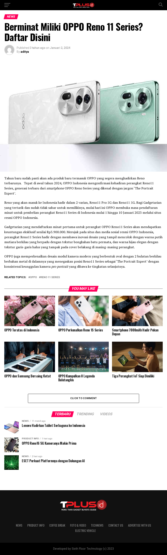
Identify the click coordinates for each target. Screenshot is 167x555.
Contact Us (115, 525)
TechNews (97, 525)
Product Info (35, 525)
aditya (25, 51)
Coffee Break (57, 525)
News (19, 525)
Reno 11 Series (50, 277)
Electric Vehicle (85, 530)
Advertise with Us (139, 525)
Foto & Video (78, 525)
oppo (33, 277)
